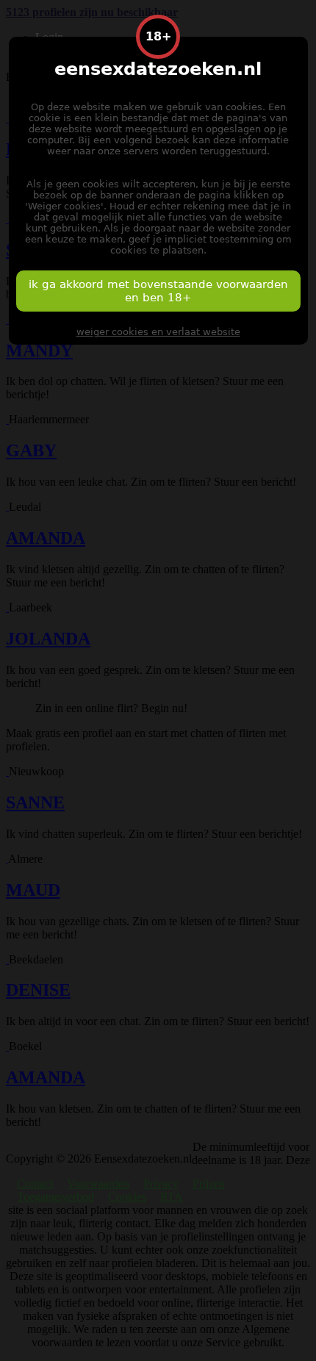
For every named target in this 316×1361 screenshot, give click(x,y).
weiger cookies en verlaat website (158, 331)
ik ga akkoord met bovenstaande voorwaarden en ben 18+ (158, 291)
